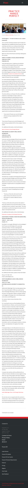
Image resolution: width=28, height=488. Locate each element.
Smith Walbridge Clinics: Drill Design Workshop (12, 392)
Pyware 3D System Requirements (9, 459)
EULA (3, 439)
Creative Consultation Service (15, 73)
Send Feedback (5, 474)
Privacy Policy (6, 437)
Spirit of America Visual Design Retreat (10, 129)
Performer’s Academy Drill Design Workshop (12, 214)
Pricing (3, 465)
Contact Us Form (6, 435)
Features (4, 462)
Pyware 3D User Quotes (7, 457)
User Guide (4, 471)
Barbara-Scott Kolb (9, 35)
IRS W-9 (4, 442)
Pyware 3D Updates (6, 454)
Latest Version (5, 451)
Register (4, 468)
